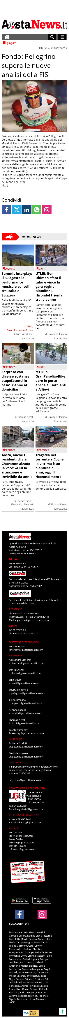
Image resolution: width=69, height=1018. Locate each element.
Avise (29, 326)
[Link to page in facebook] (6, 209)
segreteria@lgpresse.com (30, 809)
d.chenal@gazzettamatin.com (25, 673)
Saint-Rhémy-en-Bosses (20, 330)
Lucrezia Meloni (24, 334)
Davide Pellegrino (57, 334)
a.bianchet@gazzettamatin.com (26, 663)
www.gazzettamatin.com (22, 553)
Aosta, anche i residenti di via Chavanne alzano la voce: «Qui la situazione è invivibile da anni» (17, 466)
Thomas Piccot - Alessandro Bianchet (22, 502)
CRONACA (10, 367)
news (48, 48)
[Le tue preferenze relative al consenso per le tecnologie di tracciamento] (62, 1011)
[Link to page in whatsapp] (36, 209)
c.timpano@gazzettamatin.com (26, 703)
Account (13, 828)
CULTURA (10, 268)
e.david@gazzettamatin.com (24, 683)
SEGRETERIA (15, 739)
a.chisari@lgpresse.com (29, 822)
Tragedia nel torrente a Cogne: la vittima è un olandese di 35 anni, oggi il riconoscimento (50, 466)
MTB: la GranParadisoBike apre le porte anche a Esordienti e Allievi (51, 380)
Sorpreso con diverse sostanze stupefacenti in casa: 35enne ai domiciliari (15, 380)
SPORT (42, 268)
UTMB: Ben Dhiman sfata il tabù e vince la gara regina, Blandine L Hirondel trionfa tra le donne (49, 286)
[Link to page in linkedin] (26, 209)
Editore (13, 559)
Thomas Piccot (25, 417)
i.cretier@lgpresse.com (21, 842)
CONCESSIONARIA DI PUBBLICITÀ (27, 788)
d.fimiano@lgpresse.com (22, 849)
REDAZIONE (15, 609)
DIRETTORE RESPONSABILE (24, 642)
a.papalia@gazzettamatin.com (25, 713)
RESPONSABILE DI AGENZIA (24, 815)
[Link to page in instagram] (46, 209)
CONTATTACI (16, 762)
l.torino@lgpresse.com (21, 835)
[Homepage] (7, 37)
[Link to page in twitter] (16, 209)
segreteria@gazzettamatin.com (32, 620)
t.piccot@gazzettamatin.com (24, 723)
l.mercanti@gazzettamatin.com (26, 649)
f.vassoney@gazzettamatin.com (26, 733)
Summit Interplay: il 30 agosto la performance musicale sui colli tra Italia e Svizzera (17, 284)
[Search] (52, 37)
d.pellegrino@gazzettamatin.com (27, 693)
